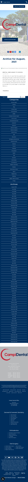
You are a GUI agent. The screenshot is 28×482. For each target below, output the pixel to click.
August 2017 (14, 330)
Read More (6, 90)
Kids (14, 155)
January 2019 (14, 304)
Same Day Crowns (14, 169)
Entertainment (14, 141)
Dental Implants (14, 129)
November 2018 (14, 309)
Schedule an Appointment (10, 39)
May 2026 (14, 193)
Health (14, 153)
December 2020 (14, 267)
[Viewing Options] (3, 479)
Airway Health (14, 102)
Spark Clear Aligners (12, 437)
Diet (14, 134)
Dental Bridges (13, 418)
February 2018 (14, 323)
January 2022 (14, 251)
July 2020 (14, 274)
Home (7, 472)
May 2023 (14, 237)
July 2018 (14, 316)
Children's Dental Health (14, 116)
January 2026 (14, 203)
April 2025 (14, 214)
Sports (14, 171)
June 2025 (14, 209)
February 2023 (14, 242)
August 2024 (14, 223)
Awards (14, 104)
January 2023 (14, 244)
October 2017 (14, 327)
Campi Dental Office (14, 363)
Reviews (14, 166)
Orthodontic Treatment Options (14, 432)
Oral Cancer (14, 160)
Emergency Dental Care (14, 139)
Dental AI (14, 125)
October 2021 (14, 256)
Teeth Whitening (14, 424)
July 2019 (14, 293)
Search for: (5, 97)
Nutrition (14, 157)
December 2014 (14, 339)
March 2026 (14, 198)
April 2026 (14, 196)
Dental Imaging (14, 127)
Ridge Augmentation (20, 447)
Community (14, 118)
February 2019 (14, 302)
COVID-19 (14, 123)
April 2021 (14, 263)
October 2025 (14, 207)
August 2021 (14, 258)
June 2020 (14, 276)
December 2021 (14, 253)
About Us (11, 472)
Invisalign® (11, 436)
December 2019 (14, 286)
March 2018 (14, 320)
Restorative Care (7, 474)
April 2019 (14, 297)
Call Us (23, 473)
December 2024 (14, 219)
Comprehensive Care (14, 120)
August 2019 (14, 290)
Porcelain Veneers (14, 423)
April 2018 (14, 318)
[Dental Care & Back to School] (14, 68)
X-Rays (14, 180)
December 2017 (14, 325)
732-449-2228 (15, 367)
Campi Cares (14, 109)
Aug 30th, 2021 (5, 73)
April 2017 (14, 332)
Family (14, 146)
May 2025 (14, 212)
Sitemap (14, 475)
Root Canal (13, 419)
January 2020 (14, 283)
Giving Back (14, 150)
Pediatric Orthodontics (13, 435)
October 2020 (14, 272)
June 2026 (14, 191)
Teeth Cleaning (13, 414)
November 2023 (14, 233)
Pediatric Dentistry (14, 164)
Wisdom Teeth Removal (9, 449)
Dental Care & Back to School (13, 72)
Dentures (12, 420)
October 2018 (14, 311)
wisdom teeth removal (14, 178)
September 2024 (14, 221)
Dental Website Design (9, 477)
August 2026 (14, 186)
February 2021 (14, 265)
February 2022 (14, 249)
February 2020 (14, 281)
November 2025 (14, 205)
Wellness (14, 176)
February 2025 (14, 216)
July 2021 (14, 260)
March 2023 (14, 240)
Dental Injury (14, 132)
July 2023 (14, 235)
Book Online (21, 477)
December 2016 (14, 334)
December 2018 (14, 307)
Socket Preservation (19, 448)
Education (14, 136)
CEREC (14, 113)
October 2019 (14, 288)
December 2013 (14, 341)
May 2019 (14, 295)
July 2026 (14, 189)
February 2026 (14, 200)
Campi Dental (14, 111)
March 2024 (14, 226)
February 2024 (14, 228)
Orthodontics (14, 162)
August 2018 (14, 313)
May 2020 (14, 279)
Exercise (14, 143)
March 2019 (14, 300)
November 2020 (14, 270)
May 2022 (14, 246)
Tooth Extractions (8, 448)
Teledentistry (14, 173)
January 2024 (14, 230)
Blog (14, 106)
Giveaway (14, 148)
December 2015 (14, 337)
